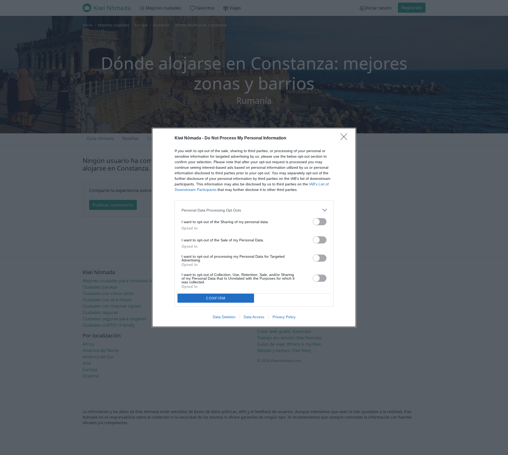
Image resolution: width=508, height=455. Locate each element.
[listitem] (254, 210)
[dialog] (254, 227)
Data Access (254, 317)
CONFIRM (216, 298)
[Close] (346, 138)
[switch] (319, 221)
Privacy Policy (284, 317)
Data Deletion (224, 317)
